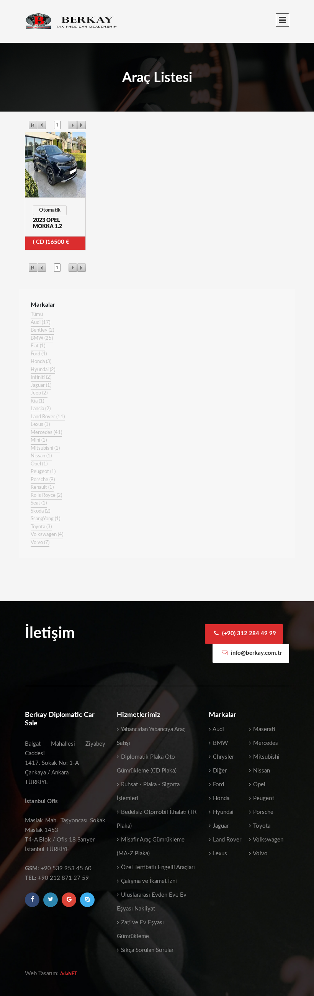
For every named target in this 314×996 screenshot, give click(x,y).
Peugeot (263, 798)
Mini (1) (39, 440)
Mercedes (265, 743)
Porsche (262, 812)
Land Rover (226, 840)
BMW (219, 743)
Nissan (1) (41, 456)
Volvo (260, 853)
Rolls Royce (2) (46, 495)
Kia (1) (37, 401)
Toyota (261, 826)
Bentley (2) (42, 330)
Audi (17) (40, 322)
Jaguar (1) (41, 385)
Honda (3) (41, 361)
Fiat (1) (38, 346)
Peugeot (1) (43, 471)
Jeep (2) (39, 393)
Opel (258, 784)
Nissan (261, 771)
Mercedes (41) (46, 432)
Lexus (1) (40, 424)
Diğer (219, 771)
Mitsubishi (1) (45, 448)
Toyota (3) (41, 526)
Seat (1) (39, 503)
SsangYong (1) (45, 518)
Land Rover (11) (48, 416)
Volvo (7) (40, 542)
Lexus (219, 853)
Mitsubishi (266, 757)
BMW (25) (42, 338)
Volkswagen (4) (47, 534)
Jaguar (220, 826)
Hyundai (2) (43, 369)
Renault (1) (42, 487)
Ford (217, 784)
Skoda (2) (40, 511)
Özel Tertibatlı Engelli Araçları (157, 867)
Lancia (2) (41, 408)
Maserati (263, 729)
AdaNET (68, 973)
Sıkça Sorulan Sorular (146, 950)
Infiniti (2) (41, 377)
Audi (217, 729)
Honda (220, 798)
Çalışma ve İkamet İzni (148, 881)
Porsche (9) (43, 479)
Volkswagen (267, 840)
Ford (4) (39, 354)
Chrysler (222, 757)
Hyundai (222, 812)
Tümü (37, 314)
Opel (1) (39, 464)
